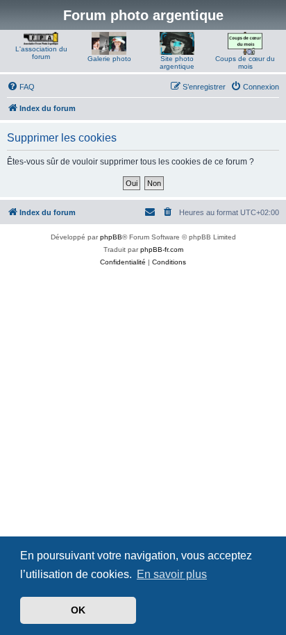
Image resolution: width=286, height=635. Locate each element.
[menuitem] (21, 86)
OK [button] (78, 610)
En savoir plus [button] (172, 574)
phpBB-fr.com (161, 249)
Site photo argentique (177, 62)
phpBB (111, 237)
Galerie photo (109, 58)
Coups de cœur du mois (245, 62)
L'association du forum (41, 52)
